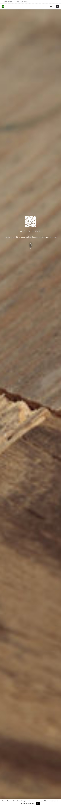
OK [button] (37, 803)
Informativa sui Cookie (28, 803)
